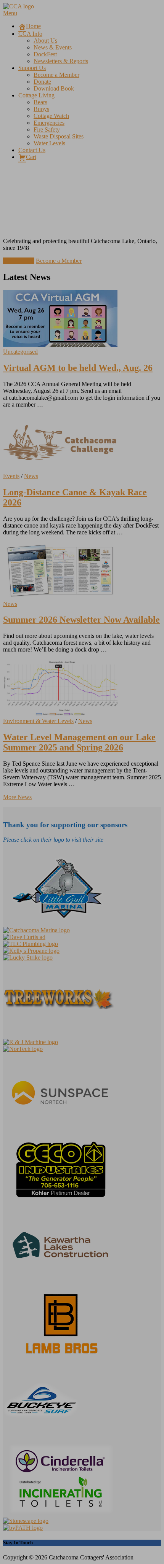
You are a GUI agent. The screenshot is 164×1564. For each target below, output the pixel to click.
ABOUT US (18, 260)
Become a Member (59, 260)
